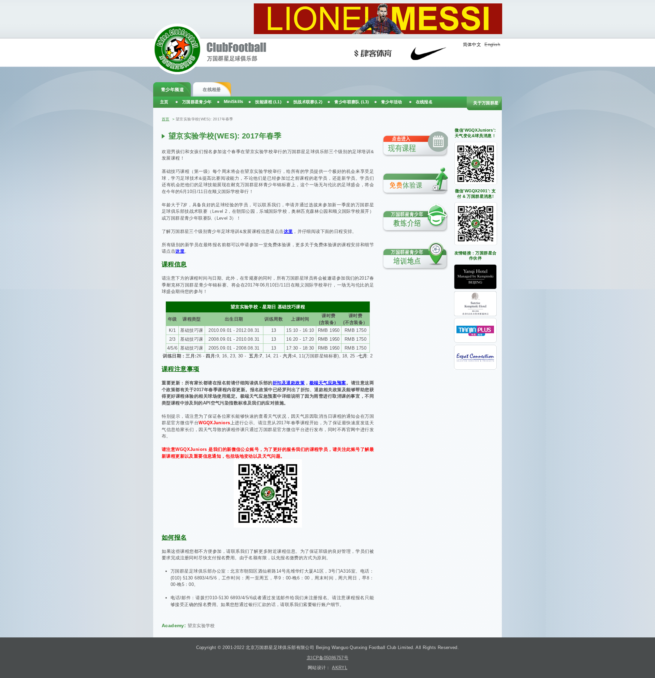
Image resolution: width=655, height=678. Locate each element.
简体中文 (472, 44)
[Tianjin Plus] (475, 341)
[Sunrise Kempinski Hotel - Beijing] (475, 314)
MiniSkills (234, 101)
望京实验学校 (201, 625)
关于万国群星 (485, 103)
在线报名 (424, 102)
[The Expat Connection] (475, 368)
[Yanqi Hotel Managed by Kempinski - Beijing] (475, 287)
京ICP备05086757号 (327, 657)
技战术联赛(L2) (308, 102)
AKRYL (339, 667)
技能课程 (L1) (268, 102)
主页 (164, 102)
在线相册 (212, 89)
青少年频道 (172, 89)
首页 (166, 119)
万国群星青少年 (197, 102)
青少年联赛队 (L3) (351, 102)
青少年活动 (391, 102)
